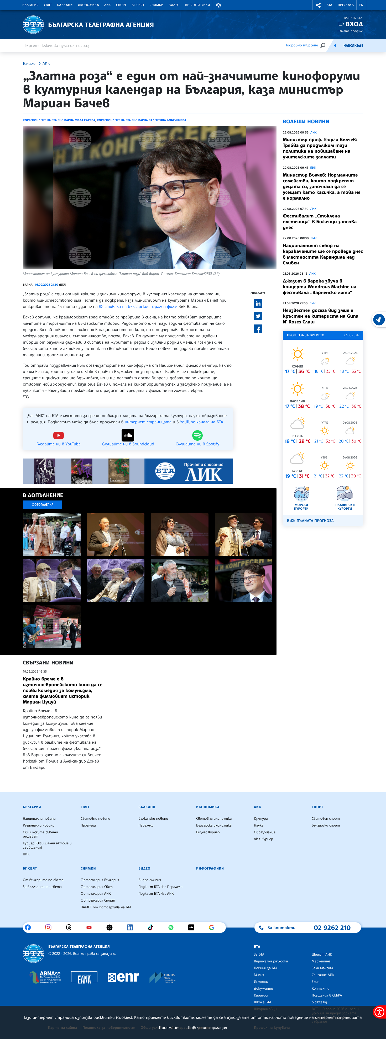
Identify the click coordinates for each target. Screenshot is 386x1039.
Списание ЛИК (323, 975)
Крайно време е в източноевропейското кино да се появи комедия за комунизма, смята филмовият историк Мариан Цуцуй (62, 690)
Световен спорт (326, 819)
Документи (263, 989)
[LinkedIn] (132, 927)
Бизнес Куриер (208, 832)
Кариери (261, 995)
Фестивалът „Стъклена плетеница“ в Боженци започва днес (320, 221)
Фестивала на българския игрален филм (138, 306)
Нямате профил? (350, 31)
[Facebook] (30, 927)
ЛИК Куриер (263, 839)
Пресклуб (346, 5)
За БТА (259, 954)
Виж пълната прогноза (310, 521)
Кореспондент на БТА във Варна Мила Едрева (59, 120)
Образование (264, 832)
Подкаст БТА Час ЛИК (156, 894)
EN (361, 5)
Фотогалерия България (100, 880)
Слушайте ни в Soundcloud (128, 443)
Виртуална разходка (271, 961)
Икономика (88, 5)
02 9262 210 (332, 927)
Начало (29, 64)
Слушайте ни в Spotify (197, 443)
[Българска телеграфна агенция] (33, 953)
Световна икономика (214, 819)
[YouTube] (91, 927)
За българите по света (42, 887)
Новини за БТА (266, 968)
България (30, 5)
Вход (354, 24)
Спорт (121, 5)
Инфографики (197, 5)
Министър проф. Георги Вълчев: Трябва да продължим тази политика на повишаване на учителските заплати (320, 148)
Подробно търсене (301, 45)
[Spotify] (173, 927)
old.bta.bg (319, 1002)
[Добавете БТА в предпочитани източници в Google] (214, 927)
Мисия (259, 975)
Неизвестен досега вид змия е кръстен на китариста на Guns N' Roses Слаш (320, 316)
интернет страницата (148, 421)
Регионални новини (39, 825)
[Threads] (71, 927)
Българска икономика (214, 825)
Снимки (157, 5)
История (261, 982)
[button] (218, 5)
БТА (329, 5)
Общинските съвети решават (40, 834)
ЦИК (26, 854)
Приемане (168, 1027)
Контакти (320, 989)
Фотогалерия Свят (97, 887)
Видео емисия (149, 880)
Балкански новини (153, 819)
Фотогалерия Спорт (98, 900)
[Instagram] (50, 927)
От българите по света (43, 880)
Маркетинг (321, 961)
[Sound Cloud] (193, 927)
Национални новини (39, 819)
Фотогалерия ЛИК (96, 894)
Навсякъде (353, 46)
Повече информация (207, 1027)
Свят (48, 5)
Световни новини (95, 819)
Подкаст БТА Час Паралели (160, 887)
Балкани (64, 5)
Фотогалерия (43, 505)
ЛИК (107, 5)
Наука (258, 825)
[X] (111, 927)
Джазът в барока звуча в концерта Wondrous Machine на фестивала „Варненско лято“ (319, 286)
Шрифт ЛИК (322, 954)
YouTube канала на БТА (201, 421)
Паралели (88, 825)
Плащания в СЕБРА (327, 995)
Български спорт (326, 825)
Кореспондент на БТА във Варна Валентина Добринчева (141, 120)
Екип (315, 982)
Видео (174, 5)
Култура (261, 819)
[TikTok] (152, 927)
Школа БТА (262, 1002)
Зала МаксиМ (322, 968)
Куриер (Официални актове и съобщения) (47, 845)
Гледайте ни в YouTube (58, 443)
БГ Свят (138, 5)
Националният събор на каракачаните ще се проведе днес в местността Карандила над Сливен (323, 254)
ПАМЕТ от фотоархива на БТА (106, 907)
